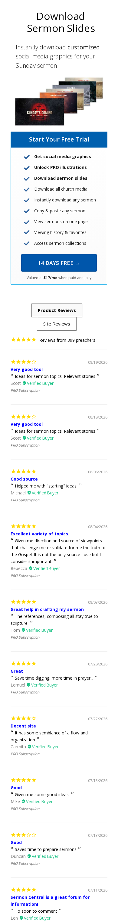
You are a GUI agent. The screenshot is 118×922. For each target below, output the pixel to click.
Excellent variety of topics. (40, 534)
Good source (24, 479)
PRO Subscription (25, 390)
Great (17, 671)
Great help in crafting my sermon (47, 609)
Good (16, 787)
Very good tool (27, 369)
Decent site (23, 726)
